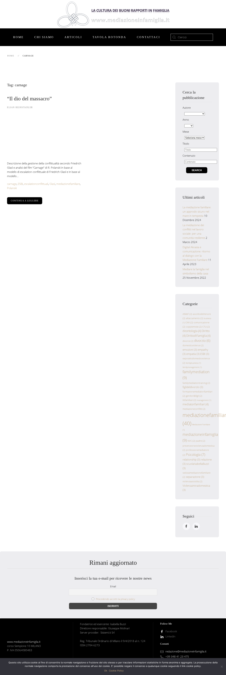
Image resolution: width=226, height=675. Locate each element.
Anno (186, 119)
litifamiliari (189, 400)
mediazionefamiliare (68, 184)
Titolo (186, 143)
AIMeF (187, 314)
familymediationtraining (196, 383)
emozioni (190, 349)
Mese (186, 131)
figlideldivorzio (193, 387)
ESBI (20, 184)
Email (113, 586)
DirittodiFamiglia (198, 336)
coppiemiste (194, 326)
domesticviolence (193, 345)
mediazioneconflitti (194, 408)
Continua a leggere (24, 200)
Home (18, 37)
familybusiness (193, 363)
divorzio (202, 340)
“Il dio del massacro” (29, 98)
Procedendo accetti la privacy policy (115, 599)
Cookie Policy (116, 670)
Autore (187, 107)
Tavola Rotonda (109, 37)
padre (200, 440)
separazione (195, 477)
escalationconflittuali (36, 184)
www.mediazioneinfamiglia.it (23, 641)
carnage (12, 184)
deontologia (192, 331)
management (204, 400)
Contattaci (148, 37)
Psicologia (195, 454)
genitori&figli (194, 395)
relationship (191, 459)
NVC (191, 440)
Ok (105, 670)
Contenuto (189, 155)
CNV (189, 322)
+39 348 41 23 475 (177, 656)
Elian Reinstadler (20, 107)
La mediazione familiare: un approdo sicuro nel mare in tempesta (197, 211)
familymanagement (192, 367)
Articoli (73, 37)
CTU (206, 326)
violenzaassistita (192, 481)
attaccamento (194, 318)
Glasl (52, 184)
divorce (188, 341)
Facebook (171, 631)
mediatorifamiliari (196, 404)
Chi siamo (44, 37)
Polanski (12, 188)
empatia (193, 354)
